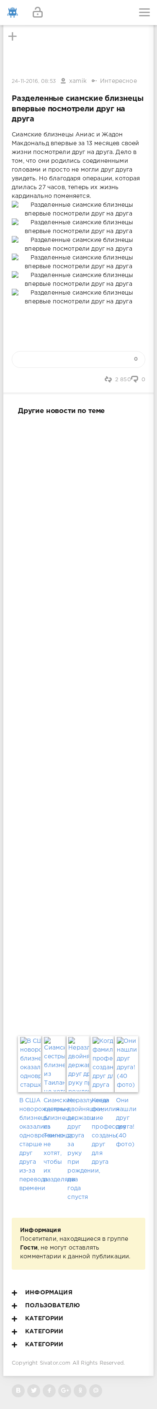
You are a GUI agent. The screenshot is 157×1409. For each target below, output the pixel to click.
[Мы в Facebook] (49, 1390)
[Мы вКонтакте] (18, 1390)
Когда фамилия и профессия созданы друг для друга (102, 1131)
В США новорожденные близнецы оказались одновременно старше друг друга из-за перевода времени (30, 1144)
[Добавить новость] (78, 12)
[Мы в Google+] (64, 1390)
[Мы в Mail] (95, 1390)
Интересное (118, 81)
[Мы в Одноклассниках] (80, 1390)
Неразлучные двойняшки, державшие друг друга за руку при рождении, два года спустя (78, 1149)
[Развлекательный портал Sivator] (12, 12)
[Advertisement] (78, 724)
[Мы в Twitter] (33, 1390)
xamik (78, 81)
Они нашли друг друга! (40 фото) (126, 1122)
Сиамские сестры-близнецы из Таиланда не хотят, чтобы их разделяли (54, 1140)
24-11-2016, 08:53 (34, 81)
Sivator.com (55, 1363)
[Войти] (37, 12)
